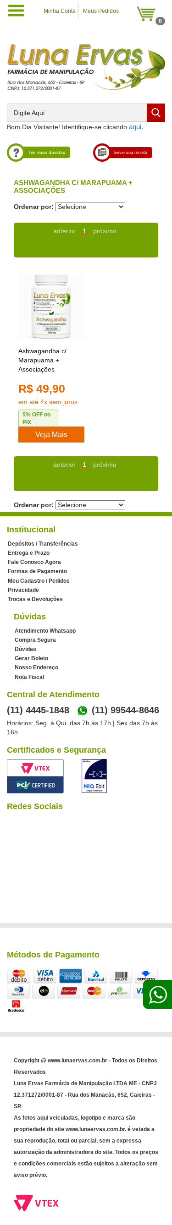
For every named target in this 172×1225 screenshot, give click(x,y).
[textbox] (86, 113)
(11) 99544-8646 (125, 710)
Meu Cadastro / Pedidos (39, 581)
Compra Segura (35, 640)
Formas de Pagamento (37, 571)
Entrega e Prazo (29, 553)
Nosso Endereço (36, 667)
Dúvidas (25, 649)
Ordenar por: (34, 206)
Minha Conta (60, 11)
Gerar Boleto (31, 658)
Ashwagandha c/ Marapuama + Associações (42, 360)
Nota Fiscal (29, 677)
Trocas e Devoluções (35, 599)
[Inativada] (94, 776)
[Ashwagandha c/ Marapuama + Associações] (51, 306)
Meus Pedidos (101, 11)
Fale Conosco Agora (34, 562)
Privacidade (23, 590)
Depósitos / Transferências (43, 544)
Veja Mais (51, 434)
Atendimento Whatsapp (45, 631)
